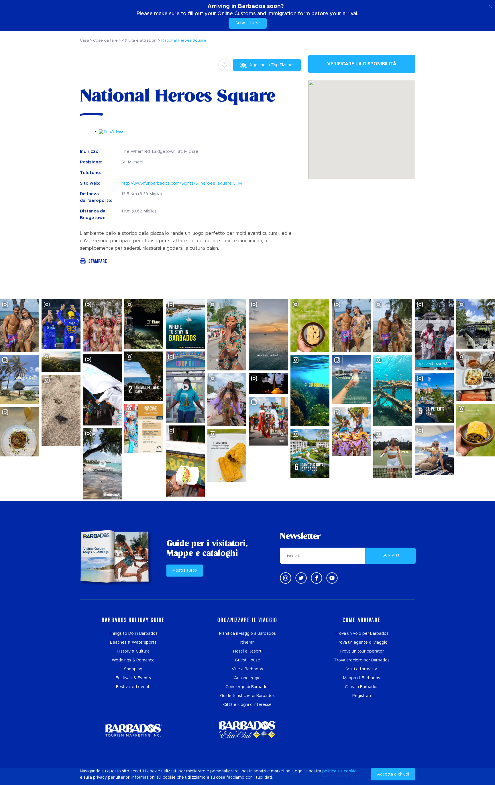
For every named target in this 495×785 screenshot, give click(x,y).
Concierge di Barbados (247, 687)
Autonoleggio (247, 678)
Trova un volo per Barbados (361, 634)
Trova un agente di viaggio (362, 643)
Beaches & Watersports (133, 643)
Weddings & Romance (133, 660)
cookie (350, 771)
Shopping (133, 669)
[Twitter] (301, 578)
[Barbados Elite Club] (247, 730)
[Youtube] (332, 578)
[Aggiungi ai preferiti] (224, 65)
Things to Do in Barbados (133, 634)
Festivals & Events (133, 678)
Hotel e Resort (247, 651)
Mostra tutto (184, 571)
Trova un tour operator (361, 651)
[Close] (490, 5)
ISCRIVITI (390, 555)
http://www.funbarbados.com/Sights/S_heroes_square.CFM (181, 183)
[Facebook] (316, 578)
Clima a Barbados (361, 687)
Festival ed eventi (133, 687)
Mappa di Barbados (361, 678)
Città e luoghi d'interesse (247, 705)
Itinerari (247, 643)
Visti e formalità (361, 669)
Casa (84, 40)
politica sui (332, 771)
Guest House (247, 660)
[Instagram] (285, 578)
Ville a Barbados (247, 669)
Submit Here (247, 23)
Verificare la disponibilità (361, 64)
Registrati (361, 696)
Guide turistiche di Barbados (247, 696)
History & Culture (133, 651)
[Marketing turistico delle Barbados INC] (133, 730)
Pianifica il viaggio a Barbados (247, 634)
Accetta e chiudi (393, 774)
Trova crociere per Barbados (362, 660)
